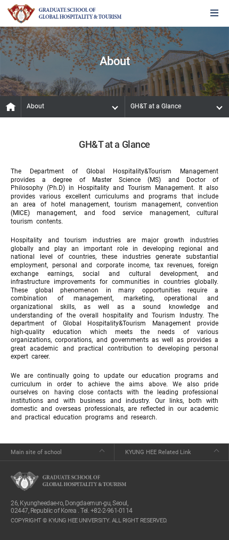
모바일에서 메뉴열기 (214, 14)
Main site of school (36, 452)
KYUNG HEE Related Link (158, 452)
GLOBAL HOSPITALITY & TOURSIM (64, 13)
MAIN (10, 106)
